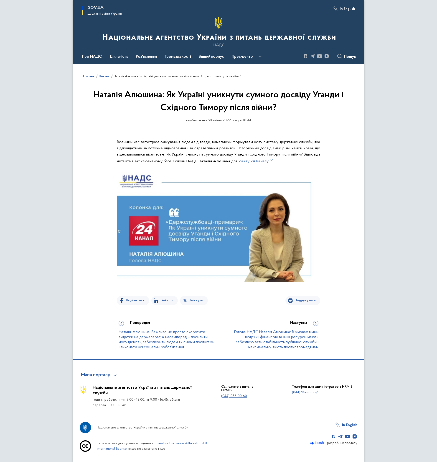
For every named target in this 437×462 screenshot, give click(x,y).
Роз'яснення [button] (146, 57)
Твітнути (196, 300)
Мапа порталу (95, 375)
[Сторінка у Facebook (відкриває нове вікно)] (305, 56)
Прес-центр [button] (242, 57)
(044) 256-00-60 (234, 396)
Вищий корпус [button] (211, 57)
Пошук (350, 57)
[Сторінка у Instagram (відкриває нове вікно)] (326, 56)
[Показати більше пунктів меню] (260, 56)
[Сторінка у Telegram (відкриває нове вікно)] (312, 56)
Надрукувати (305, 300)
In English (347, 9)
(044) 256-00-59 (305, 392)
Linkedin (166, 300)
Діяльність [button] (119, 57)
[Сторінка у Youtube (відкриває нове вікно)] (319, 56)
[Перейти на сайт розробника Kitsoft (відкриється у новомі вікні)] (317, 443)
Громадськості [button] (178, 57)
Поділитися (135, 300)
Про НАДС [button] (92, 57)
